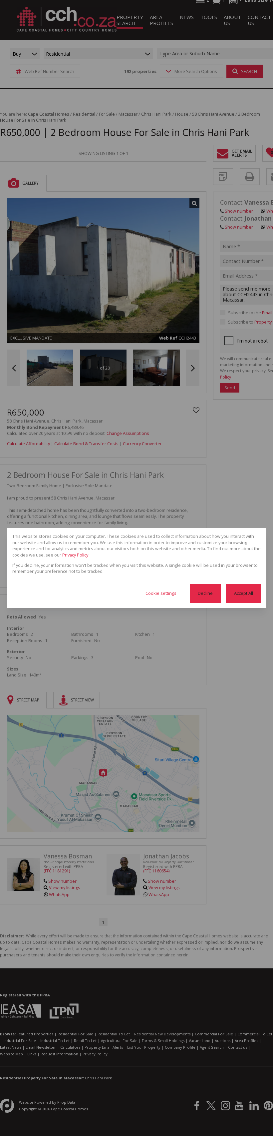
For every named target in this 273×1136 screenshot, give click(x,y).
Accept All (243, 593)
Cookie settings (160, 593)
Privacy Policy (75, 555)
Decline (205, 593)
